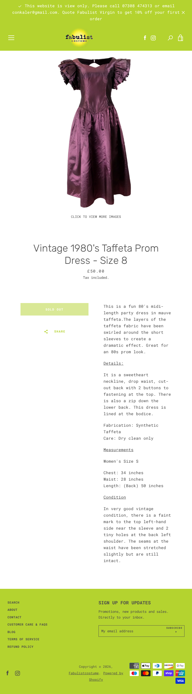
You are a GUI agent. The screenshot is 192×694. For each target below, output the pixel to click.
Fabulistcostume (84, 673)
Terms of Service (24, 639)
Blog (12, 632)
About (13, 610)
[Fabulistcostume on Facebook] (7, 672)
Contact (15, 617)
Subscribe (174, 628)
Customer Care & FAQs (28, 624)
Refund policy (21, 647)
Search (14, 602)
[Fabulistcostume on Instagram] (17, 672)
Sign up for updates (124, 603)
